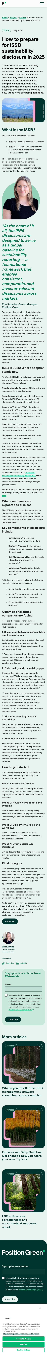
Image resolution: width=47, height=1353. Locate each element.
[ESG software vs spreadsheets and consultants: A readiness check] (23, 1190)
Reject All (23, 1344)
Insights (13, 17)
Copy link (10, 963)
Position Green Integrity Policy (21, 1010)
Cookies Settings (23, 1350)
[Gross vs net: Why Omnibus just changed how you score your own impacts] (23, 1126)
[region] (23, 1328)
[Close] (40, 1308)
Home (5, 17)
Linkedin (23, 963)
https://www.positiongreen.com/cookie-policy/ (21, 1334)
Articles (22, 17)
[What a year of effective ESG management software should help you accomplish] (23, 1062)
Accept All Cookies (23, 1339)
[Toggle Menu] (42, 3)
